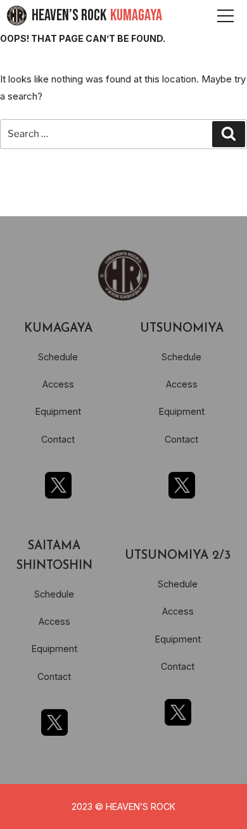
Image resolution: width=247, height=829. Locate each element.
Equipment (58, 411)
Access (58, 384)
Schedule (58, 356)
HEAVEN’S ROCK (97, 15)
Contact (58, 439)
